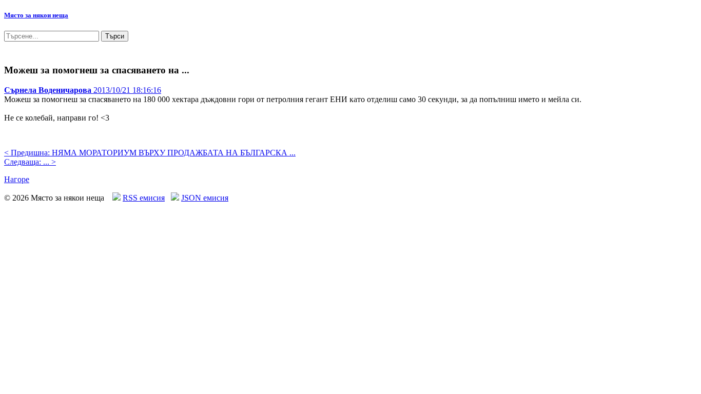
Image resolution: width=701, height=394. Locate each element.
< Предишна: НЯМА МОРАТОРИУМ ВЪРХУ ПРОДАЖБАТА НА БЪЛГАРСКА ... (150, 152)
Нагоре (16, 179)
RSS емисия (144, 197)
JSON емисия (204, 197)
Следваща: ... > (30, 161)
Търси (114, 36)
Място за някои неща (36, 15)
